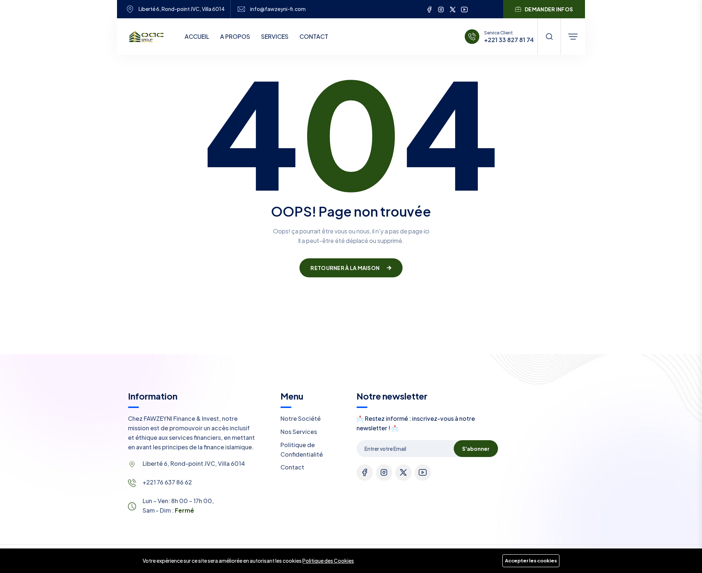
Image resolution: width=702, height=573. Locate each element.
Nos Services (298, 431)
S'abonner (476, 448)
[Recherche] (549, 36)
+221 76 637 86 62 (167, 482)
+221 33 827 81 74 (509, 40)
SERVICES (274, 36)
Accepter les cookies (531, 560)
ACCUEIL (197, 36)
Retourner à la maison (345, 268)
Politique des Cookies (328, 560)
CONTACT (313, 36)
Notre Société (300, 418)
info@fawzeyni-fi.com (278, 9)
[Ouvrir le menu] (573, 36)
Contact (292, 467)
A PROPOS (235, 36)
